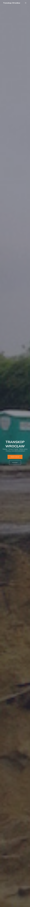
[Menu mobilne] (25, 3)
